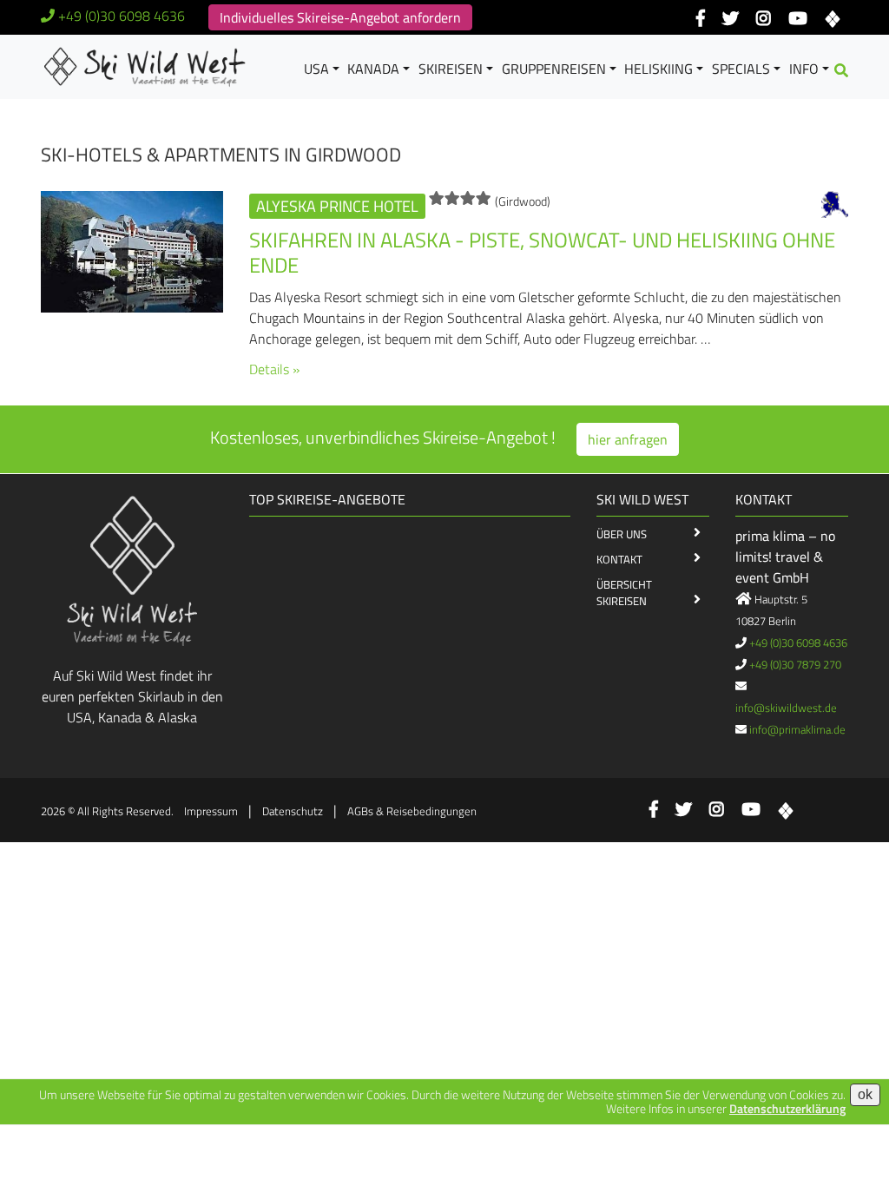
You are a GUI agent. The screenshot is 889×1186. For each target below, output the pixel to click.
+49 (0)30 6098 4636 (121, 15)
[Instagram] (763, 19)
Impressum (211, 811)
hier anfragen (628, 439)
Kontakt (619, 559)
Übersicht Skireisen (624, 592)
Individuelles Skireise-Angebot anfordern (340, 17)
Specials (741, 68)
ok (865, 1094)
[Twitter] (730, 19)
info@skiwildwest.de (786, 707)
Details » (274, 369)
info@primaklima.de (797, 729)
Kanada (373, 68)
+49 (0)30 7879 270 (795, 664)
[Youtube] (797, 19)
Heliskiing (658, 68)
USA (316, 68)
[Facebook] (700, 19)
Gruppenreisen (554, 68)
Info (804, 68)
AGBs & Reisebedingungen (412, 811)
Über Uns (621, 534)
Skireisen (450, 68)
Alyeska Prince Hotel (337, 206)
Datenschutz (292, 811)
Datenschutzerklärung (787, 1108)
